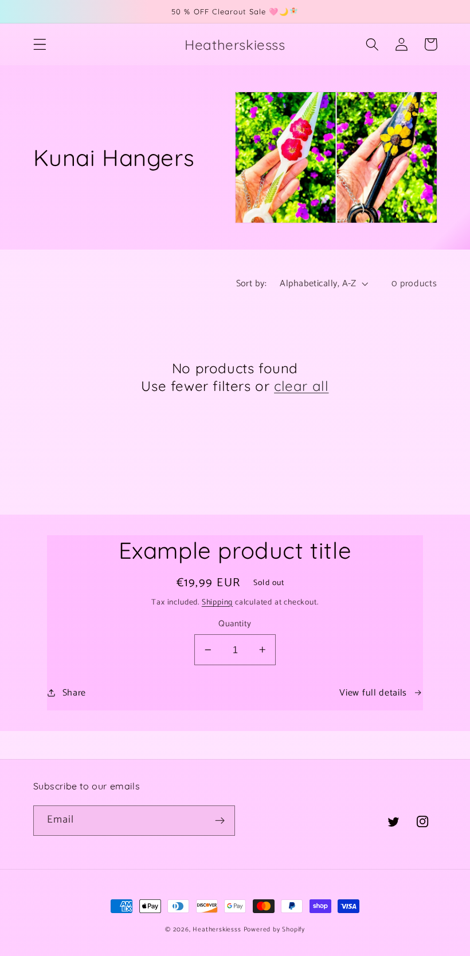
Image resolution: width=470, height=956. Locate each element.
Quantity (235, 624)
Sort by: (251, 283)
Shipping (217, 602)
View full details (373, 693)
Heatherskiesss (217, 929)
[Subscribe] (219, 820)
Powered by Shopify (275, 929)
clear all (301, 385)
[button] (39, 44)
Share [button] (74, 693)
